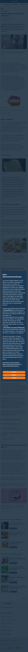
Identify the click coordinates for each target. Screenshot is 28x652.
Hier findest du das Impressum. (11, 362)
